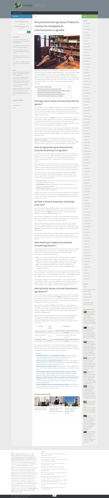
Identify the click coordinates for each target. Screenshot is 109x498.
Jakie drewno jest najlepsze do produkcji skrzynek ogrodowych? (51, 94)
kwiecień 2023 (87, 98)
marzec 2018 (87, 241)
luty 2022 (86, 139)
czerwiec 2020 (87, 197)
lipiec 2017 (87, 264)
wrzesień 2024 (87, 64)
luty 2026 (86, 40)
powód (60, 128)
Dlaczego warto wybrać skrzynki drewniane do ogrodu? (49, 88)
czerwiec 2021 (87, 162)
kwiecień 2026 (87, 35)
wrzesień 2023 (87, 84)
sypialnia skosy (27, 485)
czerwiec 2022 (87, 127)
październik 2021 (88, 151)
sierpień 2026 (87, 23)
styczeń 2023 (87, 107)
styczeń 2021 (87, 177)
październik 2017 (88, 255)
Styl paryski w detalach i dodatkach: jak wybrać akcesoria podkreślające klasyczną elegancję (21, 51)
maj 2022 (86, 130)
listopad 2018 (87, 217)
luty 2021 (86, 174)
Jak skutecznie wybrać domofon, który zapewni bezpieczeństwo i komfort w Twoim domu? (21, 93)
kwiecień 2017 (87, 273)
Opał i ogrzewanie (88, 297)
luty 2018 (86, 244)
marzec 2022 (87, 136)
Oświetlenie (87, 299)
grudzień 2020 (87, 180)
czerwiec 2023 (87, 93)
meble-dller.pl (40, 33)
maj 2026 (86, 32)
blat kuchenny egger (30, 454)
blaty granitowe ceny (18, 455)
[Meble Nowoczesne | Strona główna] (29, 6)
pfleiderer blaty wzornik (16, 478)
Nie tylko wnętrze (88, 294)
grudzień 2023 (87, 75)
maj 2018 (86, 235)
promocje (57, 347)
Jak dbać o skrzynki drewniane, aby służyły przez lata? (49, 92)
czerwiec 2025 (87, 55)
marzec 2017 (87, 275)
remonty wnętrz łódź (20, 481)
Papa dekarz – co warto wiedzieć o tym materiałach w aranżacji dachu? (90, 417)
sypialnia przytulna (20, 485)
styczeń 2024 (87, 72)
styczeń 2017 (87, 278)
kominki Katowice (23, 466)
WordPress (16, 497)
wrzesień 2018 (87, 223)
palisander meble (33, 477)
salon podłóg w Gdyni (30, 481)
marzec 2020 (87, 206)
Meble (35, 16)
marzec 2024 (87, 67)
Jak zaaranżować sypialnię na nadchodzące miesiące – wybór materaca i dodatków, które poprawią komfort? (21, 74)
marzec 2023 (87, 101)
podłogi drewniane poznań (28, 478)
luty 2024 (86, 69)
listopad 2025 (87, 46)
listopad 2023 (87, 78)
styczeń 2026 (87, 43)
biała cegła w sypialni (18, 454)
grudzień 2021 (87, 145)
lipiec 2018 (87, 229)
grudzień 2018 (87, 215)
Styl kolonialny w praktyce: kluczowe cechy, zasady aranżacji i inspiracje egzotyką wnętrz (21, 57)
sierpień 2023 (87, 87)
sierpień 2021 (87, 156)
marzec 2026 (87, 38)
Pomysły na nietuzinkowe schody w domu (49, 457)
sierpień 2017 (87, 261)
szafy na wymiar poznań (21, 487)
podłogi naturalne (17, 480)
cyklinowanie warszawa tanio (28, 457)
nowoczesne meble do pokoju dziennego (20, 477)
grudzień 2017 (87, 249)
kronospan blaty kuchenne (29, 469)
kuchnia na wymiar (15, 470)
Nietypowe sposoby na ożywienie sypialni (46, 366)
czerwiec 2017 (87, 267)
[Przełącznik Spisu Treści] (68, 87)
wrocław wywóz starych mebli (22, 488)
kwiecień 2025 (87, 58)
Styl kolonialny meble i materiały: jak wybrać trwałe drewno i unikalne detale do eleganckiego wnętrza (21, 41)
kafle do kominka (31, 464)
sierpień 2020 (87, 191)
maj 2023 (86, 96)
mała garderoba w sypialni (25, 470)
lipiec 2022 (87, 125)
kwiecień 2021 (87, 168)
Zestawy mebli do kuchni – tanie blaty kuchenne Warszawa (89, 329)
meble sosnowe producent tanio (23, 473)
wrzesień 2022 (87, 119)
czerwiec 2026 (87, 29)
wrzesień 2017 (87, 258)
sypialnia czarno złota (24, 483)
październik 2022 (88, 116)
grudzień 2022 (87, 110)
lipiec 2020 (87, 194)
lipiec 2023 (87, 90)
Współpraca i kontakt (17, 12)
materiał (59, 296)
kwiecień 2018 (87, 238)
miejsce (36, 198)
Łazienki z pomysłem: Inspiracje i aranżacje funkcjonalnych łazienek (52, 384)
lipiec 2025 (87, 52)
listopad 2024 (87, 61)
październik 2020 (88, 185)
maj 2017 (86, 270)
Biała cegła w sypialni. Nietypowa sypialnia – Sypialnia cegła (52, 467)
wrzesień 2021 (87, 154)
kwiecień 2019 (87, 212)
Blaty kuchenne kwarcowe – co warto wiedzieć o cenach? (50, 355)
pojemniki (66, 155)
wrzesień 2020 (87, 188)
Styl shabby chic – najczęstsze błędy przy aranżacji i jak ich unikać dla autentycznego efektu (21, 63)
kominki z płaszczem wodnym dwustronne (25, 467)
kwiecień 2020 (87, 203)
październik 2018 (88, 220)
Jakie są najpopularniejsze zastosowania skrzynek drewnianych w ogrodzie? (54, 90)
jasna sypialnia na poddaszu (21, 464)
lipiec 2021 (87, 159)
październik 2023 (88, 81)
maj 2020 (86, 200)
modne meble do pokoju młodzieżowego (25, 475)
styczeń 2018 (87, 246)
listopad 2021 (87, 148)
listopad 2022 (87, 113)
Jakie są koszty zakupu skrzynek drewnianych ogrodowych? (50, 95)
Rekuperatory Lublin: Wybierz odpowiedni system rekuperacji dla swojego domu (56, 409)
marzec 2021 (87, 171)
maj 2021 (86, 165)
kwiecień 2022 (87, 133)
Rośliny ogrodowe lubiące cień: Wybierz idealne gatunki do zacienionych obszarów (56, 371)
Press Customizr (25, 497)
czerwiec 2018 (87, 232)
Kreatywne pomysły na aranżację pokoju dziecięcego (49, 360)
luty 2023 (86, 104)
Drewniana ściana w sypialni (21, 459)
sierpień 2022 (87, 122)
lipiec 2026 (87, 26)
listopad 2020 (87, 183)
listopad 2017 (87, 252)
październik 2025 (88, 49)
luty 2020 (86, 209)
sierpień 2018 (87, 226)
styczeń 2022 (87, 142)
